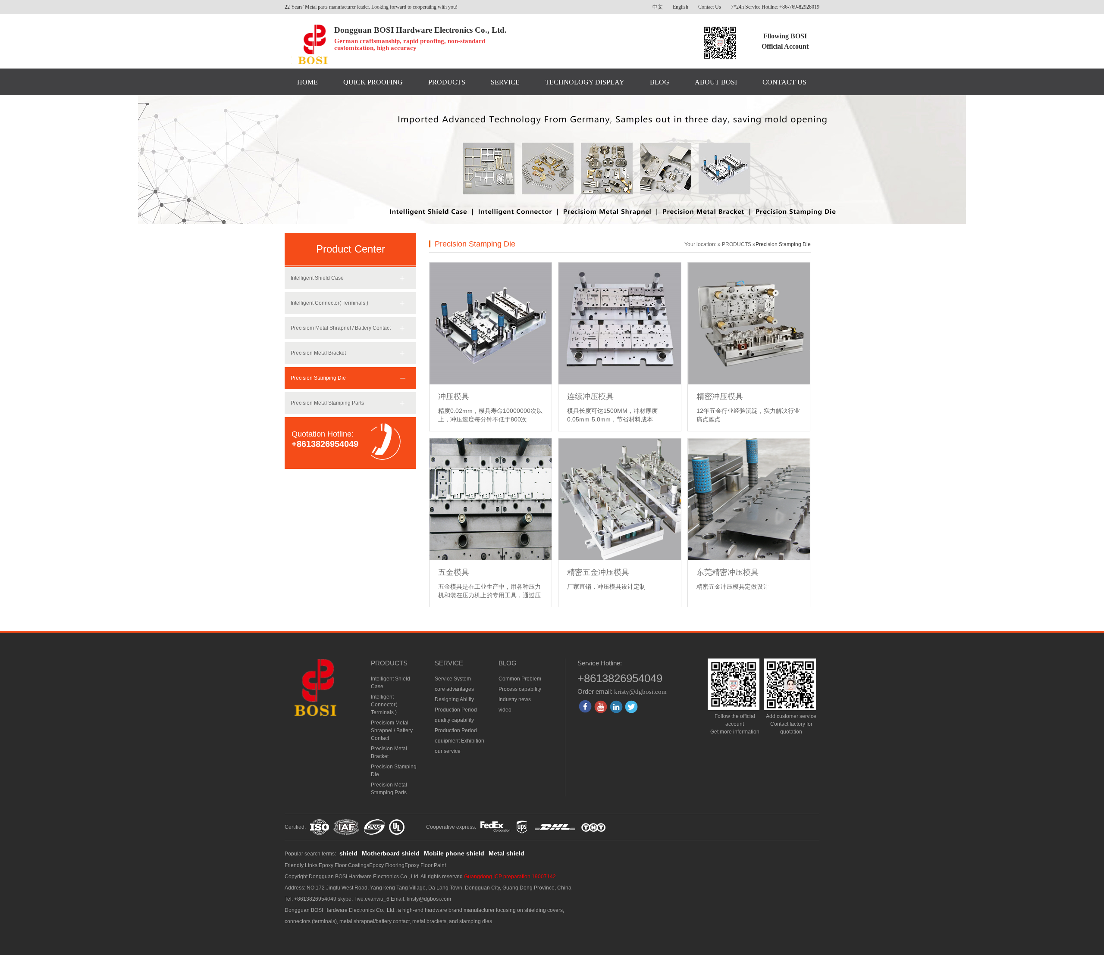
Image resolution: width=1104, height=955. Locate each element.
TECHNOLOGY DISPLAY (584, 82)
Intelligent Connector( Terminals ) (329, 303)
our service (448, 751)
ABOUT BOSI (716, 82)
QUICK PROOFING (373, 82)
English (680, 7)
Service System (453, 679)
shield (348, 853)
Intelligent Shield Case (317, 278)
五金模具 (453, 572)
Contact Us (709, 7)
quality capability (454, 720)
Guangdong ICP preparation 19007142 (510, 877)
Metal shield (506, 853)
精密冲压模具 (719, 396)
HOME (307, 82)
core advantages (454, 689)
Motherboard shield (391, 853)
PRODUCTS (446, 82)
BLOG (659, 82)
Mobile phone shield (454, 853)
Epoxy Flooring (387, 865)
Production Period (456, 710)
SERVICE (505, 82)
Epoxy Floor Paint (425, 865)
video (505, 710)
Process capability (520, 689)
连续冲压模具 (590, 396)
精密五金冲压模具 (598, 572)
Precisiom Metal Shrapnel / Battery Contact (341, 328)
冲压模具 (453, 396)
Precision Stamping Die (318, 378)
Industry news (515, 699)
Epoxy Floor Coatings (344, 865)
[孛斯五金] (309, 45)
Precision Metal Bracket (318, 353)
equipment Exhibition (459, 741)
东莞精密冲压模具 (727, 572)
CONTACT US (784, 82)
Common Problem (520, 679)
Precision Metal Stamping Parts (327, 403)
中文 (657, 7)
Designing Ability (454, 699)
